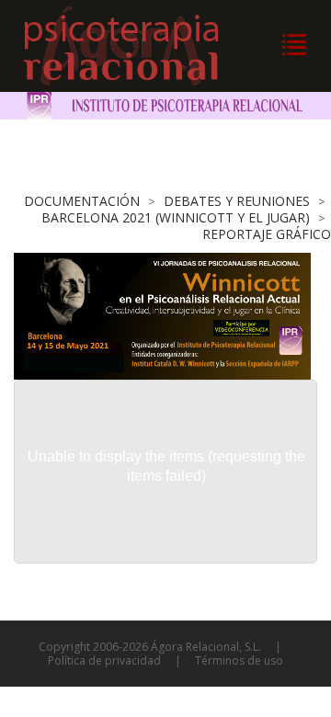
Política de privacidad (104, 660)
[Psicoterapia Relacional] (140, 46)
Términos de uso (239, 660)
